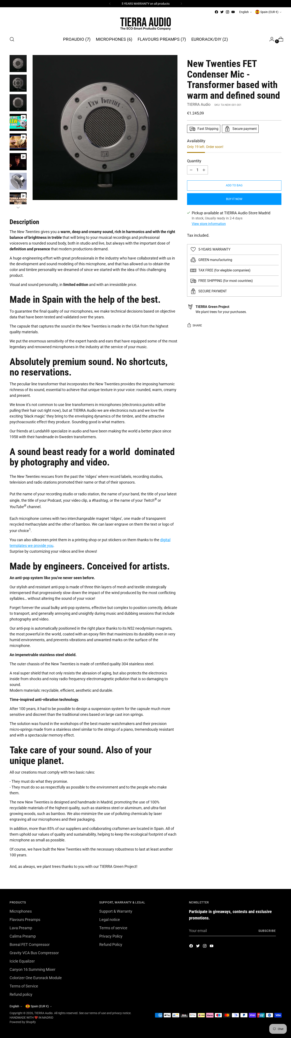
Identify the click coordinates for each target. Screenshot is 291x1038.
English (244, 12)
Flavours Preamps (25, 919)
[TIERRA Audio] (145, 23)
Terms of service (113, 928)
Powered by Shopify (23, 1022)
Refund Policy (110, 944)
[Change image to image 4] (18, 122)
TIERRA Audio (198, 104)
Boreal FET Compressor (30, 944)
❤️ (36, 1017)
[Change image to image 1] (18, 63)
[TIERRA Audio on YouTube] (233, 12)
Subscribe (267, 930)
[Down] (18, 207)
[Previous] (110, 3)
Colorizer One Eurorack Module (36, 978)
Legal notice (109, 919)
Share (197, 325)
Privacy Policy (110, 936)
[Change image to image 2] (18, 83)
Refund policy (21, 994)
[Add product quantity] (191, 170)
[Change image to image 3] (18, 102)
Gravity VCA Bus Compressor (34, 953)
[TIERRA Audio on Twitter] (222, 12)
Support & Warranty (115, 911)
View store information (209, 224)
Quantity (194, 161)
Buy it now (234, 199)
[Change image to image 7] (18, 181)
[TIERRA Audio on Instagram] (227, 12)
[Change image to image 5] (18, 142)
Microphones (21, 911)
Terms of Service (24, 986)
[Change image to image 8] (18, 200)
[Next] (181, 3)
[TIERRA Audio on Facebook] (216, 12)
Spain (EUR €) (269, 12)
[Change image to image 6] (18, 161)
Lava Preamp (21, 928)
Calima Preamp (23, 936)
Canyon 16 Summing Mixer (32, 969)
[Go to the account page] (270, 39)
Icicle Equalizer (22, 961)
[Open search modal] (12, 39)
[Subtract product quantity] (204, 170)
